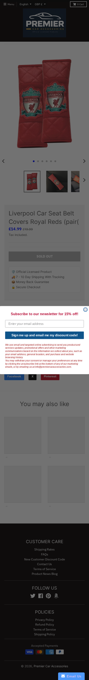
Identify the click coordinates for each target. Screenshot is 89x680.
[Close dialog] (85, 309)
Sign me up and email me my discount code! (44, 335)
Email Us (73, 676)
